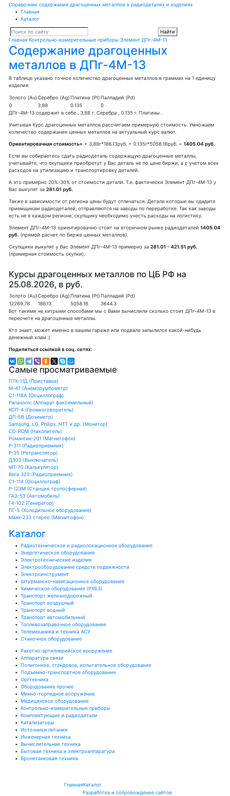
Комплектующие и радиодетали (59, 715)
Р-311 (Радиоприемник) (36, 446)
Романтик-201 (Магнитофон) (42, 438)
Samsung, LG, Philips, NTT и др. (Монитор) (58, 424)
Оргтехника (35, 679)
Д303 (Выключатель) (33, 460)
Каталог (30, 19)
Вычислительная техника (51, 744)
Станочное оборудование (51, 639)
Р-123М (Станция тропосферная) (48, 489)
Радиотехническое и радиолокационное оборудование (86, 545)
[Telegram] (29, 361)
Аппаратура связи (42, 658)
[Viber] (37, 361)
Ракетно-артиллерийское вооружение (66, 651)
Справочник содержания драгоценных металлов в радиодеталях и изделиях (101, 4)
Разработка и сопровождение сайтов (127, 792)
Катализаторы (37, 722)
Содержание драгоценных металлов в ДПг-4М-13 (88, 57)
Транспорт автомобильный (53, 617)
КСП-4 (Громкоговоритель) (41, 410)
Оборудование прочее (47, 687)
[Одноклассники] (45, 361)
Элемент (130, 40)
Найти (167, 32)
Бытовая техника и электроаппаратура (68, 751)
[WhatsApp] (20, 361)
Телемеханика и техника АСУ (55, 632)
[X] (54, 361)
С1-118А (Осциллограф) (36, 395)
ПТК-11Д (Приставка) (33, 381)
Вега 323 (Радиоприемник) (41, 474)
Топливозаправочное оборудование (63, 624)
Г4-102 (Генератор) (31, 503)
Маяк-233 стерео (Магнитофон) (46, 517)
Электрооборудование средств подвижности (75, 567)
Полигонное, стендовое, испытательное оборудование (86, 665)
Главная (30, 12)
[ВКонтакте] (12, 361)
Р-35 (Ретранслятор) (33, 453)
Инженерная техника (46, 737)
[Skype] (62, 361)
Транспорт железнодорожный (56, 596)
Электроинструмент (45, 574)
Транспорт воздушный (47, 603)
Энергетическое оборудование (58, 553)
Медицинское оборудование (55, 701)
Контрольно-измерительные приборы (74, 40)
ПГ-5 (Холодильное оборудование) (50, 510)
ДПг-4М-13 (154, 40)
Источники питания (44, 730)
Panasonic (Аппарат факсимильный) (51, 402)
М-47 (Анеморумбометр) (38, 388)
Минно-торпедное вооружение (58, 694)
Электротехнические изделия (56, 560)
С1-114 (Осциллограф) (34, 481)
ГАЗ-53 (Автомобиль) (34, 496)
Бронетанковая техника (49, 758)
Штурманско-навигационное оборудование (72, 581)
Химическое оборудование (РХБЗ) (61, 588)
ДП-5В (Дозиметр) (31, 417)
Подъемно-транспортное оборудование (68, 672)
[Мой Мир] (71, 361)
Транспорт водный (43, 610)
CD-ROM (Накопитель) (35, 431)
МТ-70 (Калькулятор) (33, 467)
